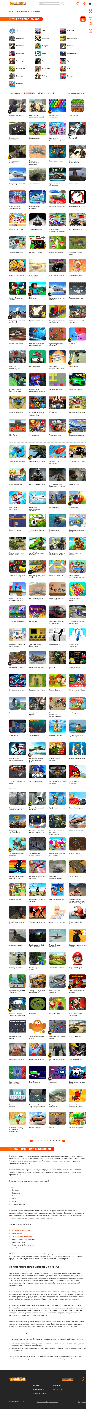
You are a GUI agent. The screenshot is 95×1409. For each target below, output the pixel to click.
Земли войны (34, 736)
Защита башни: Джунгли (54, 531)
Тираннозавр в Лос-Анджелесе (76, 923)
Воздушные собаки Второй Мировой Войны (36, 758)
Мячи (44, 53)
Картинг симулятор (16, 713)
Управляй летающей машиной (36, 807)
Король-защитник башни (75, 554)
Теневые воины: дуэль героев (37, 923)
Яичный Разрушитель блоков (36, 1037)
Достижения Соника (36, 781)
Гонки (44, 31)
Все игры (36, 1385)
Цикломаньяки (54, 507)
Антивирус (53, 1080)
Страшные (45, 61)
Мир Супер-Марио (75, 968)
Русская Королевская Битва (57, 1058)
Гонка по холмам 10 (56, 576)
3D (17, 31)
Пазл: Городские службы (75, 668)
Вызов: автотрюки (35, 1128)
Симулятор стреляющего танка (56, 877)
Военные (19, 76)
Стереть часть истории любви (57, 923)
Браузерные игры (21, 11)
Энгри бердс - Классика (74, 782)
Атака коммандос (15, 945)
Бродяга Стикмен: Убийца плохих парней (17, 1012)
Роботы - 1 (53, 1128)
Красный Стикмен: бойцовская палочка (76, 1106)
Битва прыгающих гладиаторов (75, 1014)
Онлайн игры (57, 1385)
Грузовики (20, 53)
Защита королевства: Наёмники (16, 852)
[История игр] (84, 3)
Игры (11, 11)
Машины (70, 31)
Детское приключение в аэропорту (57, 854)
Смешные (45, 38)
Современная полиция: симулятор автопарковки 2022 (57, 714)
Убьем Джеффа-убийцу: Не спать (35, 854)
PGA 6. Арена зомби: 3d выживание (16, 923)
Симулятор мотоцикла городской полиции (57, 554)
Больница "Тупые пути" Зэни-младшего (17, 645)
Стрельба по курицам (76, 808)
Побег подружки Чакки (57, 598)
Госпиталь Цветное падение (16, 1106)
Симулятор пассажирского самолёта (34, 509)
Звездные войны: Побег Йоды (35, 645)
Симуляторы (72, 38)
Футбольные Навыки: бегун (36, 531)
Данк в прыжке (54, 1013)
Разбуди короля (15, 530)
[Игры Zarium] (17, 3)
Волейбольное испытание (14, 508)
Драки (69, 61)
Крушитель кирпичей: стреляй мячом (16, 877)
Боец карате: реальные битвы (77, 1083)
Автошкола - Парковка (17, 576)
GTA (68, 68)
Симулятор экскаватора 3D (14, 831)
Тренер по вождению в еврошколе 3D (37, 991)
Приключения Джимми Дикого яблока (17, 991)
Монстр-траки (72, 53)
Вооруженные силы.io (37, 484)
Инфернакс (33, 621)
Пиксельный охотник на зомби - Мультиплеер (56, 832)
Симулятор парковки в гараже (57, 1035)
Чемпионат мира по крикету (76, 1060)
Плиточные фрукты (76, 1128)
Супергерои (20, 61)
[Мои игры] (77, 3)
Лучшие (41, 93)
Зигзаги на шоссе (75, 876)
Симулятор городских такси (37, 574)
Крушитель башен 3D (36, 1059)
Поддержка (82, 1402)
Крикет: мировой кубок (77, 758)
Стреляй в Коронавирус (53, 668)
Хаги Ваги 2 (13, 736)
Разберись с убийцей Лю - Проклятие (36, 946)
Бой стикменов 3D (55, 644)
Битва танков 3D (75, 1036)
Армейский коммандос (37, 459)
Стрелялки (20, 46)
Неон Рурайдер (34, 1082)
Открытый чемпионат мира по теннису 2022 (37, 831)
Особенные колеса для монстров (57, 782)
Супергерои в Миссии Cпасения (36, 877)
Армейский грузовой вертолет (36, 554)
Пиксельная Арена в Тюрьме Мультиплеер (37, 1106)
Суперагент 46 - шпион (77, 461)
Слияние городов (15, 899)
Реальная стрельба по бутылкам (37, 900)
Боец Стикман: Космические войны (16, 759)
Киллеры (70, 76)
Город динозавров (15, 484)
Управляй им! (74, 505)
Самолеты (20, 83)
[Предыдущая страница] (31, 1141)
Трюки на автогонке (76, 831)
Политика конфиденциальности (47, 1402)
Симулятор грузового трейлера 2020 (76, 622)
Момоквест (33, 1013)
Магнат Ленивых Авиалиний (55, 946)
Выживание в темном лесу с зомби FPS (16, 809)
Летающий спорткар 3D (17, 461)
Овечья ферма (54, 690)
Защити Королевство (56, 968)
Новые (51, 93)
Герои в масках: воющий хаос (15, 1083)
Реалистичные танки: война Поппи (16, 554)
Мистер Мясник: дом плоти (16, 1060)
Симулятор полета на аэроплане (56, 1106)
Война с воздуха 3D (36, 598)
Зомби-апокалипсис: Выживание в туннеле (57, 485)
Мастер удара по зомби (35, 968)
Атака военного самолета (54, 991)
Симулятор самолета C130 (76, 531)
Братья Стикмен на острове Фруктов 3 (16, 599)
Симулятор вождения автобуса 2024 (56, 622)
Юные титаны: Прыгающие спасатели (77, 576)
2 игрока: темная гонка (17, 690)
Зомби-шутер (73, 713)
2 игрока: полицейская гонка (17, 782)
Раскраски (45, 46)
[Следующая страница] (63, 1141)
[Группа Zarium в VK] (83, 1379)
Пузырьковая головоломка (21, 1230)
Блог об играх (57, 1389)
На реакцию (20, 68)
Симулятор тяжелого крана (36, 668)
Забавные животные (16, 621)
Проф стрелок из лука (57, 808)
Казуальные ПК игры (39, 1393)
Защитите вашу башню (37, 690)
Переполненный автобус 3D (74, 599)
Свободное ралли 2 (16, 968)
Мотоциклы (46, 68)
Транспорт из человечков (73, 645)
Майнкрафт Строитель (17, 665)
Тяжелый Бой (74, 484)
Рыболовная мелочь (56, 899)
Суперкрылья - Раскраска (54, 462)
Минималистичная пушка (15, 1037)
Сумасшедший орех (76, 736)
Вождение (20, 38)
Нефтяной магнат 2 (56, 736)
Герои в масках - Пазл (77, 690)
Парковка (70, 46)
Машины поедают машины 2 (55, 759)
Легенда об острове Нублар (36, 713)
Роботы (45, 76)
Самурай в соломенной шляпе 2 (77, 946)
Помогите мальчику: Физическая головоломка (16, 1129)
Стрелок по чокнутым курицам (76, 989)
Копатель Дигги (74, 853)
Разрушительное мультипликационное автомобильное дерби (77, 901)
